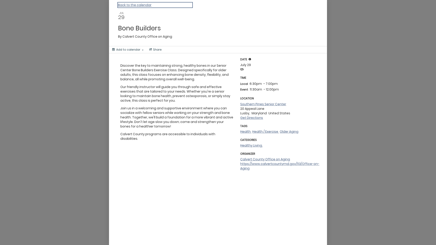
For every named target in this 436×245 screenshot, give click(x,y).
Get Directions (251, 117)
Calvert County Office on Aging (265, 159)
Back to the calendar (134, 5)
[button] (250, 59)
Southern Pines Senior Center (263, 104)
